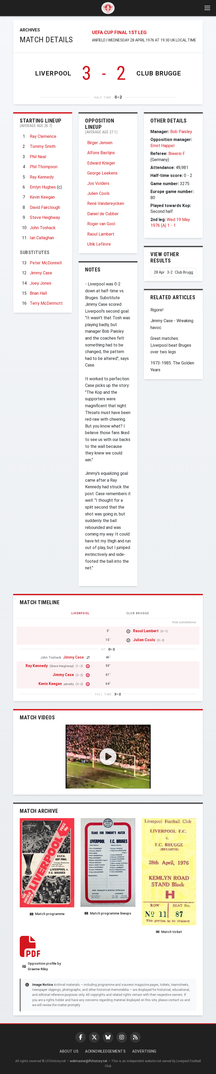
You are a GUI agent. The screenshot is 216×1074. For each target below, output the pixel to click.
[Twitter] (94, 1037)
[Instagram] (121, 1037)
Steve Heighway (45, 217)
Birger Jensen (99, 142)
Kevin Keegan (42, 197)
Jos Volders (98, 183)
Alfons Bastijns (101, 152)
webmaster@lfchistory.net (88, 1061)
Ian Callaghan (42, 237)
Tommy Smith (43, 146)
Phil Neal (38, 156)
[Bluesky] (108, 1037)
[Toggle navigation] (207, 8)
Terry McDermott (46, 303)
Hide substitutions (184, 622)
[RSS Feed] (135, 1037)
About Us (69, 1051)
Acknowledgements (105, 1051)
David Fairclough (45, 207)
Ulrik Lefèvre (99, 244)
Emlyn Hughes (43, 187)
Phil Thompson (43, 166)
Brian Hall (38, 293)
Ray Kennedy (42, 177)
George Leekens (102, 173)
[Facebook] (80, 1037)
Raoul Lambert (100, 234)
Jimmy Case (41, 272)
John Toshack (43, 227)
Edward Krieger (101, 163)
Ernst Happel (162, 145)
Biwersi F (176, 153)
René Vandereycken (105, 203)
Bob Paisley (181, 131)
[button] (108, 757)
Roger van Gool (101, 223)
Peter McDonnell (46, 262)
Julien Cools (98, 193)
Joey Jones (40, 283)
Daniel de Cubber (103, 213)
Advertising (144, 1051)
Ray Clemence (43, 136)
